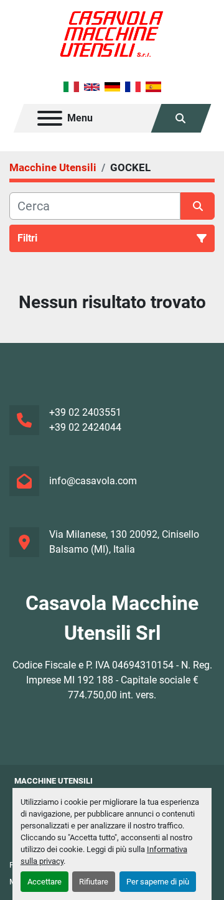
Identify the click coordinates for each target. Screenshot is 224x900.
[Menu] (49, 118)
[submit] (197, 206)
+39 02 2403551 (85, 412)
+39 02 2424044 (85, 427)
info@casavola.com (93, 481)
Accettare (44, 881)
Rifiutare (93, 881)
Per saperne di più (157, 881)
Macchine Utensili (53, 780)
